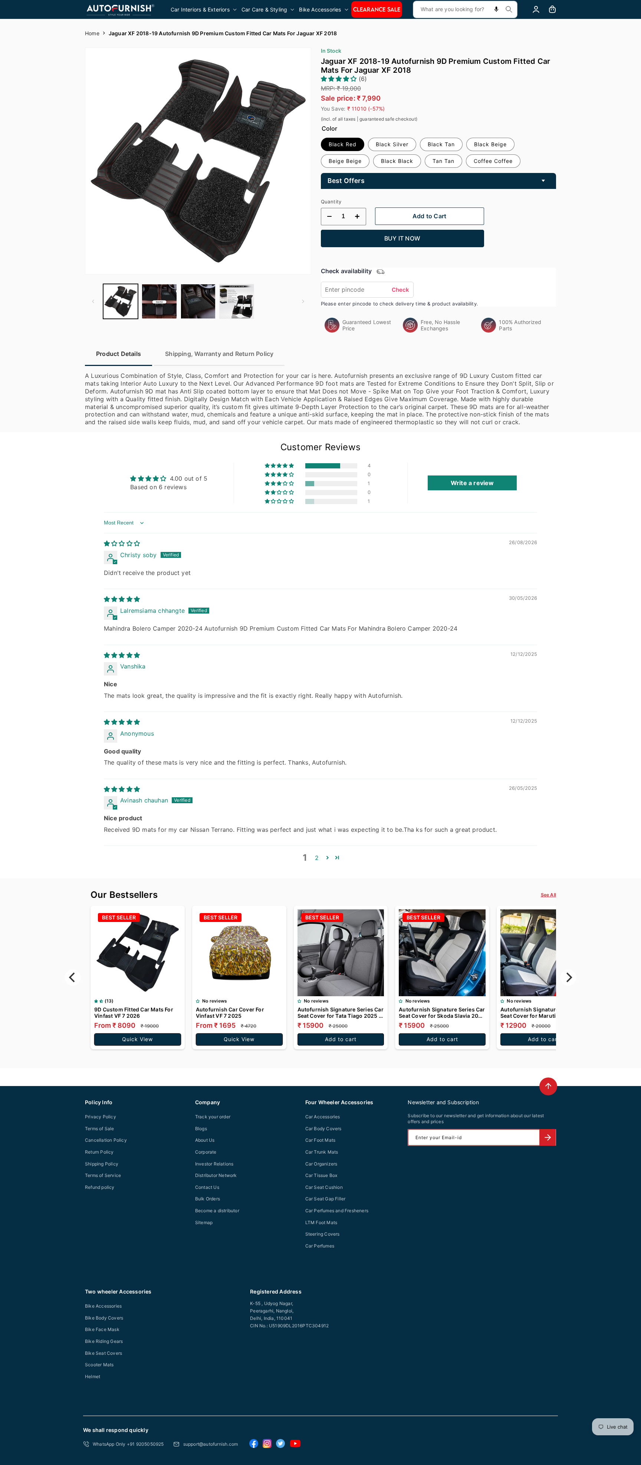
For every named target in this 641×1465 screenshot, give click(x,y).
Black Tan (441, 144)
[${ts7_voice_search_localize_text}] (496, 9)
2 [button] (317, 857)
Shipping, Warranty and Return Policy (219, 353)
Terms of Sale (99, 1128)
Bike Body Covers (104, 1318)
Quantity (331, 202)
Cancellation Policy (106, 1140)
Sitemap (204, 1222)
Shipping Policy (101, 1164)
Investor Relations (214, 1164)
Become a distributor (217, 1210)
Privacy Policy (100, 1116)
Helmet (92, 1376)
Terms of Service (103, 1175)
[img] (122, 543)
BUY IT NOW (402, 238)
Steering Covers (322, 1234)
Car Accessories (322, 1116)
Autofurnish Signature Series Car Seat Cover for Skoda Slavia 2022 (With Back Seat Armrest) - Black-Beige (442, 1012)
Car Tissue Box (321, 1175)
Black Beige (490, 144)
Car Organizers (321, 1164)
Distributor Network (216, 1175)
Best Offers (346, 180)
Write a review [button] (472, 483)
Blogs (201, 1128)
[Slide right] (303, 301)
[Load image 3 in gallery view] (198, 301)
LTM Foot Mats (321, 1222)
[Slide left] (93, 301)
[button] (204, 9)
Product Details (118, 353)
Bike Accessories (103, 1306)
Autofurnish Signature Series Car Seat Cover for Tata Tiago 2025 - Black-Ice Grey (341, 1012)
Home (92, 33)
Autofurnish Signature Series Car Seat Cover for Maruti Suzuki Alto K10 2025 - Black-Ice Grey (543, 1012)
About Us (205, 1140)
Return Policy (99, 1152)
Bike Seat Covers (103, 1353)
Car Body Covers (323, 1128)
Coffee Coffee (493, 161)
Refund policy (100, 1187)
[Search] (509, 9)
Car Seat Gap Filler (325, 1198)
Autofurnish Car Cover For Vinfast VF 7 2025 (230, 1012)
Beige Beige (345, 161)
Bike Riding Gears (104, 1341)
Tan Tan (443, 161)
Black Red (342, 144)
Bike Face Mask (102, 1329)
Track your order (212, 1116)
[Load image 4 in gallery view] (236, 301)
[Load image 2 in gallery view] (159, 301)
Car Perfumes (319, 1246)
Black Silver (392, 144)
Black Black (397, 161)
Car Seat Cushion (324, 1187)
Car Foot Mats (320, 1140)
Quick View (137, 1039)
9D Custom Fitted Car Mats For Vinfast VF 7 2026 (133, 1012)
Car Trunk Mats (321, 1152)
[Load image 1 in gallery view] (120, 301)
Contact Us (207, 1187)
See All (548, 894)
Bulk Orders (207, 1198)
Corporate (206, 1152)
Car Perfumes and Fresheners (336, 1210)
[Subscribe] (547, 1137)
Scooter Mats (99, 1364)
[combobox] (465, 9)
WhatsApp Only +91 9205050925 (128, 1444)
